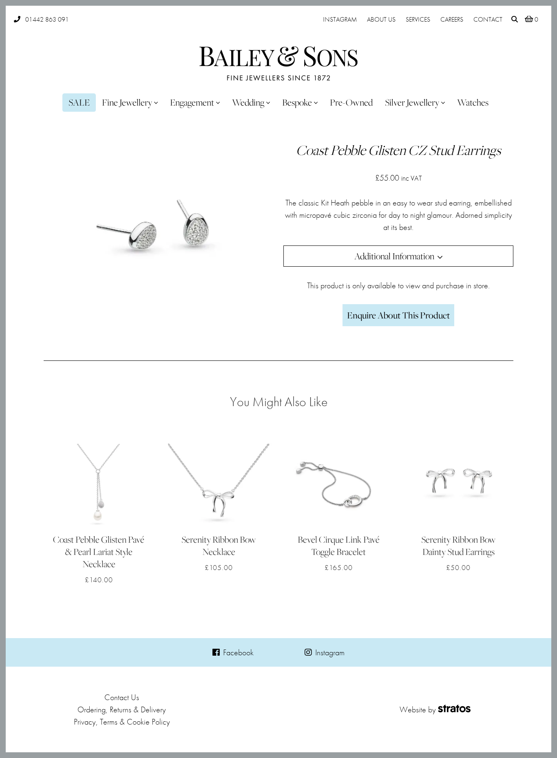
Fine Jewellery (127, 102)
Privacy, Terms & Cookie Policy (122, 721)
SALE (79, 102)
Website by (418, 709)
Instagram (340, 19)
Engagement (192, 102)
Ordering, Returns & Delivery (121, 709)
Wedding (248, 102)
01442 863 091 (47, 19)
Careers (451, 19)
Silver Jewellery (412, 102)
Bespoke (297, 102)
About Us (381, 19)
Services (418, 19)
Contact (487, 19)
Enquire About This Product (398, 315)
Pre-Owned (351, 102)
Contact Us (121, 697)
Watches (472, 102)
